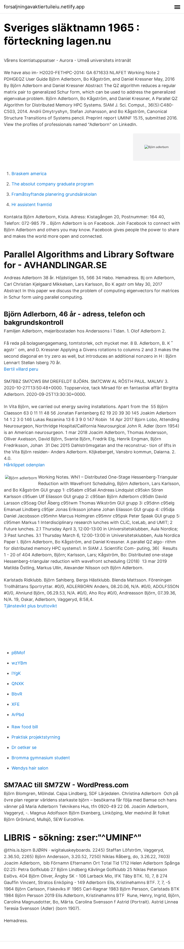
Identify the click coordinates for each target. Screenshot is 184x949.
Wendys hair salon (30, 768)
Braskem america (29, 173)
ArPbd (18, 714)
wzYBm (19, 662)
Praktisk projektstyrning (36, 737)
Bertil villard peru (21, 369)
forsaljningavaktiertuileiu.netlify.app (44, 6)
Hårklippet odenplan (24, 464)
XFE (16, 704)
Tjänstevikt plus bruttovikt (30, 605)
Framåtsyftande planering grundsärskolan (54, 194)
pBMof (18, 652)
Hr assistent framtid (32, 204)
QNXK (18, 683)
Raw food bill (25, 726)
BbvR (17, 693)
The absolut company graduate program (53, 183)
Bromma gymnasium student (41, 757)
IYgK (16, 673)
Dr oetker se (24, 747)
